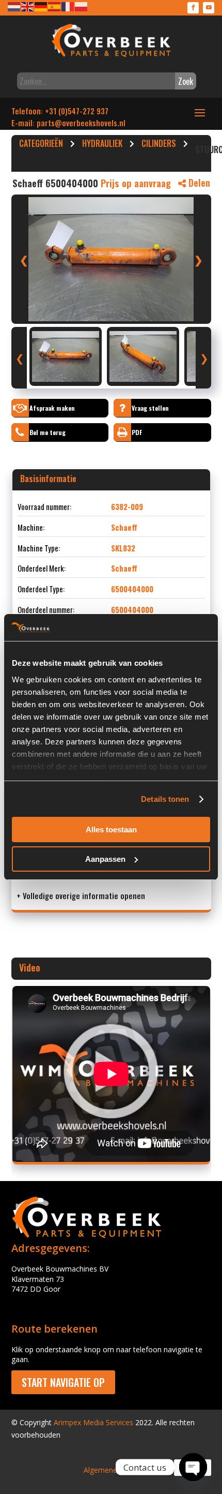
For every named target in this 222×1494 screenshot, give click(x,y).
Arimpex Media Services (93, 1422)
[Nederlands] (14, 6)
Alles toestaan (111, 829)
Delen (198, 182)
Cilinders (158, 145)
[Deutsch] (41, 6)
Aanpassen (105, 859)
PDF (137, 432)
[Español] (54, 6)
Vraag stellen (150, 408)
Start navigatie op (63, 1382)
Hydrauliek (102, 145)
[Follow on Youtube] (208, 7)
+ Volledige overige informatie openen (81, 895)
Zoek (185, 81)
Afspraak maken (52, 408)
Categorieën (41, 145)
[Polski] (81, 6)
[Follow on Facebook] (193, 7)
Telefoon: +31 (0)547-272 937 (59, 110)
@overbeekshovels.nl (90, 122)
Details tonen (165, 799)
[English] (28, 6)
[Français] (68, 6)
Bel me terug (47, 432)
